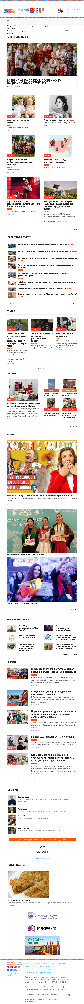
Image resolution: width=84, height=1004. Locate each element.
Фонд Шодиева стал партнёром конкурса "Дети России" (29, 628)
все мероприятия (42, 858)
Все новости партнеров (70, 654)
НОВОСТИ (49, 966)
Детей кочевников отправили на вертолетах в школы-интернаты (42, 288)
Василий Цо (22, 816)
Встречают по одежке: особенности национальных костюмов (34, 82)
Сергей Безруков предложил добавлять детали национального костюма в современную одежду (53, 714)
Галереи (11, 373)
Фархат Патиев (23, 828)
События (11, 197)
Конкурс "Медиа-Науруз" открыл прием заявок (28, 636)
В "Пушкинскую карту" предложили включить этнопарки (51, 693)
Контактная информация (40, 970)
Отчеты (49, 973)
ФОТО (27, 966)
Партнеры (43, 973)
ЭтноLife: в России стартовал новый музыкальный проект (64, 628)
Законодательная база (56, 970)
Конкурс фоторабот (35, 26)
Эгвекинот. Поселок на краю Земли (51, 395)
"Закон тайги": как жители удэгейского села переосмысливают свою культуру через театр (17, 339)
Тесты (10, 116)
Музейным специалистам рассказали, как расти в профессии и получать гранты (47, 258)
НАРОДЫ (27, 963)
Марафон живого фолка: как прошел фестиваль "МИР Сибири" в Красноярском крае (23, 204)
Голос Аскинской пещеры (56, 120)
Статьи (11, 311)
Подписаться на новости (13, 975)
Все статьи (73, 229)
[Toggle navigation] (8, 21)
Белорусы (21, 865)
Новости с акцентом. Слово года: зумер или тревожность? (40, 495)
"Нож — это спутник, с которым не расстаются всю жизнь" (42, 337)
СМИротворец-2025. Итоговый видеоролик (22, 603)
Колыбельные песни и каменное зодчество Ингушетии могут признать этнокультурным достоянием (52, 757)
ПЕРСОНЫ (62, 963)
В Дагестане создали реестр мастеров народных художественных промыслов (53, 670)
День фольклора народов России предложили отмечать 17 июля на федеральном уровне (43, 275)
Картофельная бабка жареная (19, 900)
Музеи (10, 399)
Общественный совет (31, 973)
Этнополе (48, 116)
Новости (12, 662)
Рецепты (13, 864)
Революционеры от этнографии (65, 334)
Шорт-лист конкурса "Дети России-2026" (51, 414)
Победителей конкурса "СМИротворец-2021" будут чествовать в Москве (66, 646)
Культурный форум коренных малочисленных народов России (42, 840)
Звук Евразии (11, 28)
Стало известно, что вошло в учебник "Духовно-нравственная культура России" (47, 294)
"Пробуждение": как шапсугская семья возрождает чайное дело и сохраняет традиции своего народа (60, 205)
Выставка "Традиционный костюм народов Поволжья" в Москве (23, 405)
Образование (64, 26)
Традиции (69, 410)
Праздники (70, 390)
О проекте (28, 970)
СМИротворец (23, 26)
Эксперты (13, 789)
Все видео (74, 610)
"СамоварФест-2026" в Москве (69, 395)
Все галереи (73, 427)
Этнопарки (55, 26)
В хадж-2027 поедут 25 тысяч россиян (53, 736)
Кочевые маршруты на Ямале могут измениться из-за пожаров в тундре (44, 252)
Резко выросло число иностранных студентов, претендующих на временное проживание (46, 266)
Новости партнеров (18, 619)
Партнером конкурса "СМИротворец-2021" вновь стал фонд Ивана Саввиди (66, 637)
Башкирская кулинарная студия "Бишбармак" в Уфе (69, 415)
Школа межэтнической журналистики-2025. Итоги (25, 555)
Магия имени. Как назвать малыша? (19, 121)
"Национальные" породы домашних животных (55, 160)
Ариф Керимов (23, 809)
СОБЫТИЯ (53, 963)
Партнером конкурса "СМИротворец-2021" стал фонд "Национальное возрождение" (28, 647)
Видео (10, 434)
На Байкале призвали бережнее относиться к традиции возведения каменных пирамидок (46, 283)
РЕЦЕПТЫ (34, 966)
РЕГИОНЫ (36, 963)
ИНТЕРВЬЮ (44, 963)
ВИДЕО (42, 966)
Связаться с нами (74, 12)
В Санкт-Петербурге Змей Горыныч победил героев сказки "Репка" (43, 245)
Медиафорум (47, 26)
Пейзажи (51, 390)
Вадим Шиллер (23, 797)
